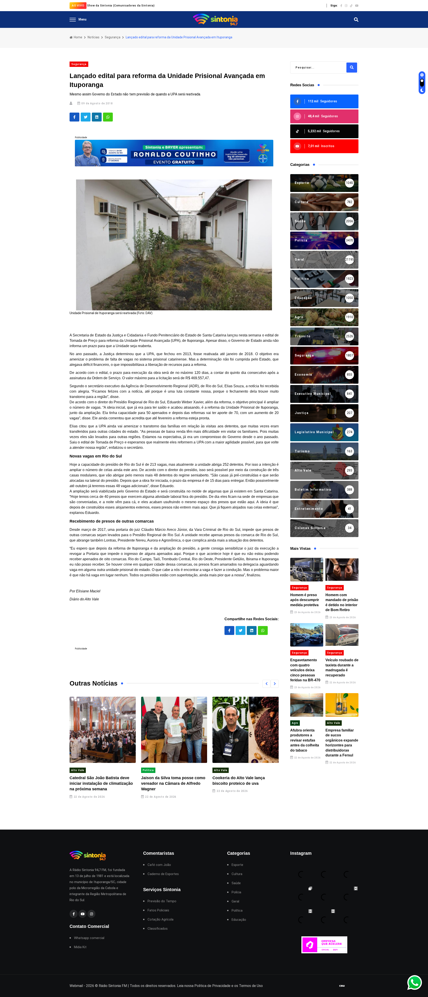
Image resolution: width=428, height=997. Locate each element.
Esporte (237, 865)
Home (77, 37)
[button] (266, 684)
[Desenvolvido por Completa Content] (342, 986)
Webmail (76, 986)
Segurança (112, 37)
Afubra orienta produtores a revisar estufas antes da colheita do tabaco (304, 740)
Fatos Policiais (158, 910)
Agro (295, 723)
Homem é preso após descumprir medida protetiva (304, 600)
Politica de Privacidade (212, 986)
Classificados (158, 928)
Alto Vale (77, 770)
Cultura (237, 874)
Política (148, 770)
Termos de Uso (251, 986)
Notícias (93, 37)
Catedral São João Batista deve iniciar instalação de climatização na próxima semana (101, 783)
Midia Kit (80, 947)
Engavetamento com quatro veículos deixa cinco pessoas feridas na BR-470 (305, 670)
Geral (235, 901)
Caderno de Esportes (163, 874)
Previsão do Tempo (162, 901)
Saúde (236, 883)
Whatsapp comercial (89, 938)
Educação (239, 919)
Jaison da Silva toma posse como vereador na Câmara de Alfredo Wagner (173, 783)
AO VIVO (78, 5)
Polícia (236, 892)
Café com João (159, 865)
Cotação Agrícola (160, 919)
